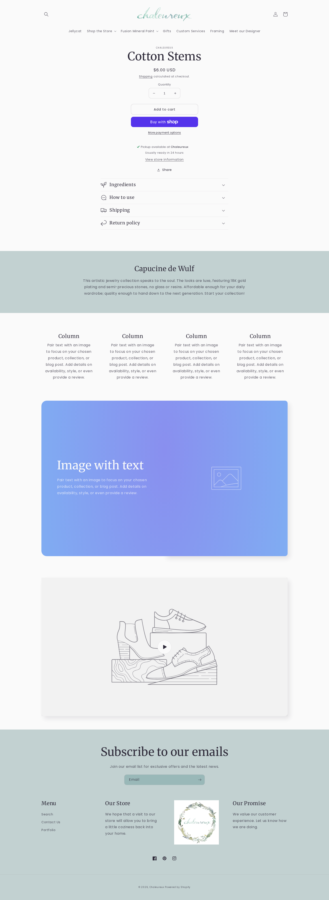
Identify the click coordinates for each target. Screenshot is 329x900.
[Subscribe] (200, 779)
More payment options (164, 132)
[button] (46, 14)
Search (47, 814)
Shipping (146, 76)
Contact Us (50, 822)
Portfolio (48, 830)
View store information (164, 159)
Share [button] (167, 170)
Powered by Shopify (177, 887)
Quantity (164, 84)
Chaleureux (157, 887)
